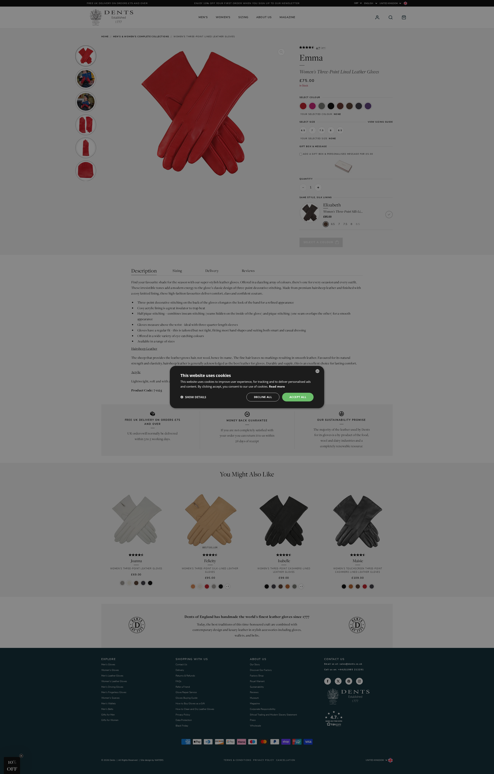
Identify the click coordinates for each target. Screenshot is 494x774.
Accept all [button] (297, 397)
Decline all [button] (263, 397)
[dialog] (247, 387)
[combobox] (317, 371)
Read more (277, 386)
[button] (193, 397)
